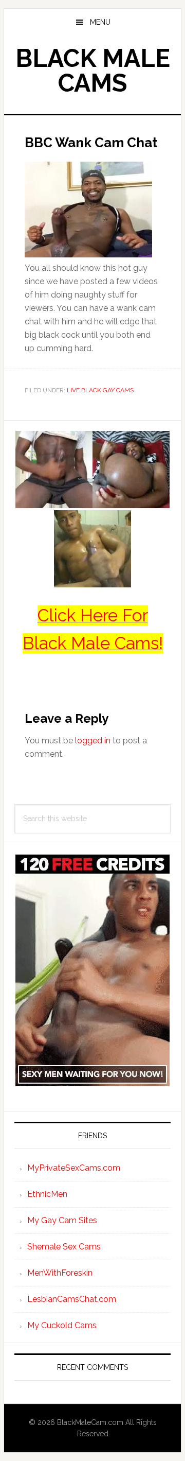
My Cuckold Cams (62, 1325)
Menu (100, 22)
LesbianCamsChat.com (71, 1299)
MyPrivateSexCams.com (73, 1168)
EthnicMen (47, 1194)
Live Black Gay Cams (100, 390)
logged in (92, 740)
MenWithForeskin (59, 1273)
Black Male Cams (92, 70)
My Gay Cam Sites (62, 1220)
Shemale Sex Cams (64, 1246)
